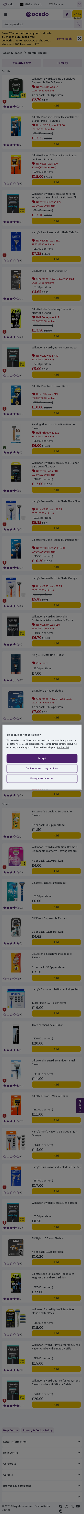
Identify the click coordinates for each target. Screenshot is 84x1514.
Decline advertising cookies (42, 768)
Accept (42, 758)
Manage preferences (41, 778)
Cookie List (63, 747)
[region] (42, 757)
